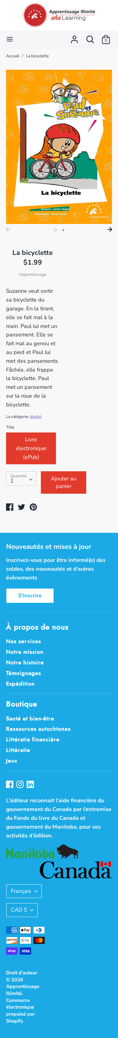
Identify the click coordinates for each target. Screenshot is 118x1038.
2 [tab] (63, 230)
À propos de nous (37, 627)
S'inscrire (30, 595)
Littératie (18, 750)
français (21, 891)
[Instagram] (20, 785)
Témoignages (23, 673)
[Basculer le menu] (9, 39)
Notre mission (25, 652)
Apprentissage (32, 274)
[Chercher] (90, 37)
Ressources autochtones (38, 729)
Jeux (11, 761)
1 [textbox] (12, 481)
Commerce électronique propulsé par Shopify (20, 1010)
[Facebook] (10, 785)
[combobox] (21, 478)
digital (35, 416)
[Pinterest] (31, 785)
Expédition (20, 684)
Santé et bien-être (30, 719)
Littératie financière (33, 739)
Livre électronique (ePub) (31, 448)
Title (10, 427)
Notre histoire (25, 662)
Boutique (21, 704)
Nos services (23, 641)
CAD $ (19, 909)
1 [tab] (55, 230)
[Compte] (74, 37)
